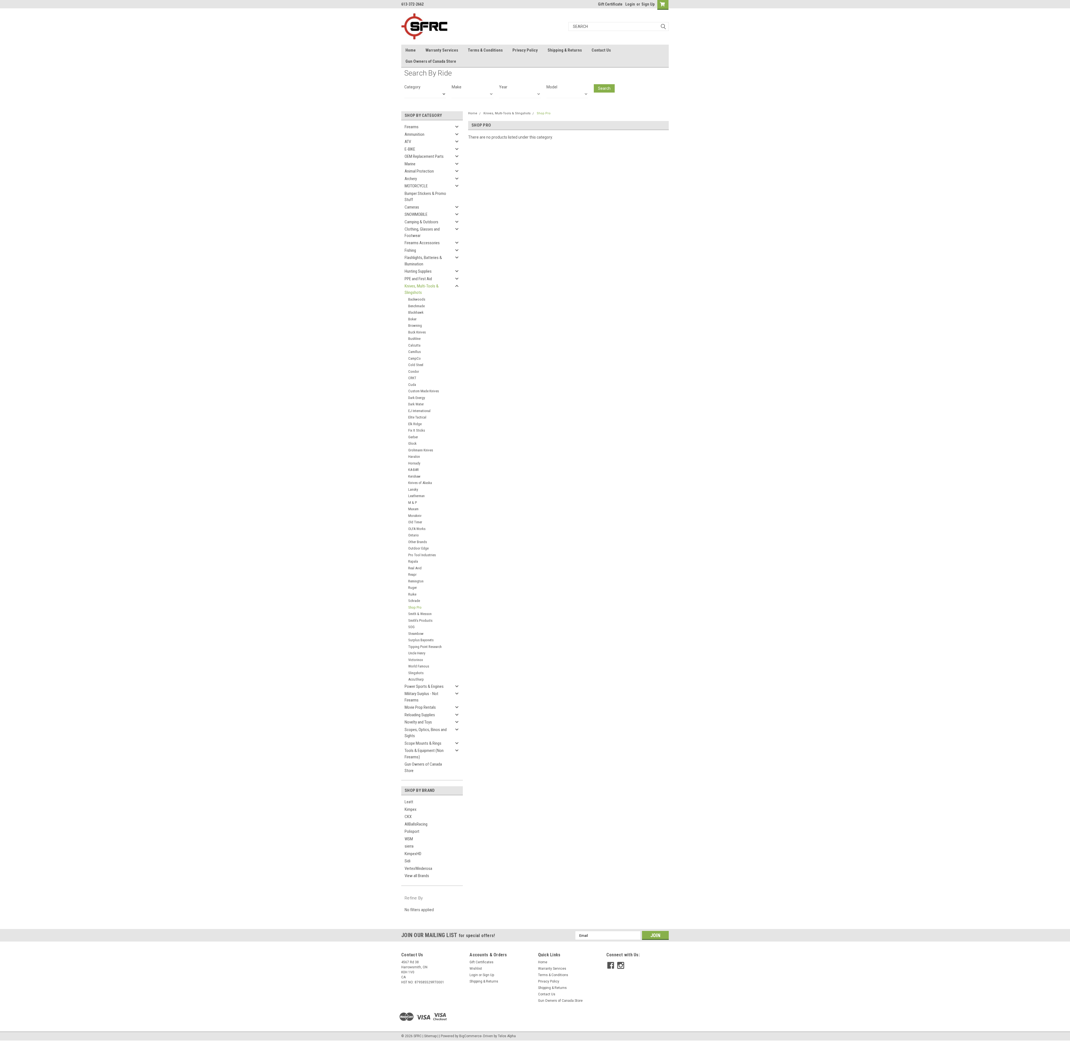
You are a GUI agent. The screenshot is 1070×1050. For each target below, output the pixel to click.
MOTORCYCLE (416, 185)
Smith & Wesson (420, 614)
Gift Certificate (610, 4)
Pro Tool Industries (422, 555)
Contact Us (601, 50)
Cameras (412, 207)
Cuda (412, 385)
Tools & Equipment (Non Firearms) (424, 753)
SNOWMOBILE (416, 214)
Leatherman (416, 496)
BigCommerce (470, 1036)
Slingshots (416, 673)
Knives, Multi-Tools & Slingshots (422, 289)
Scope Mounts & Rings (423, 743)
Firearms (412, 126)
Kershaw (414, 476)
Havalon (414, 456)
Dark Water (416, 404)
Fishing (410, 250)
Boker (412, 319)
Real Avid (415, 568)
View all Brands (417, 875)
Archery (411, 178)
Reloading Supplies (420, 714)
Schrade (414, 601)
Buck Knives (417, 332)
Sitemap (430, 1036)
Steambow (416, 634)
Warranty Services (441, 50)
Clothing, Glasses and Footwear (422, 232)
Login (630, 4)
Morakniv (415, 516)
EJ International (419, 411)
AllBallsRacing (416, 824)
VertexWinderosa (418, 868)
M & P (412, 502)
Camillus (414, 352)
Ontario (413, 535)
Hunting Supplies (418, 271)
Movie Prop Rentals (420, 707)
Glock (412, 443)
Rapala (413, 561)
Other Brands (417, 542)
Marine (410, 163)
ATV (408, 141)
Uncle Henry (416, 653)
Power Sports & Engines (424, 686)
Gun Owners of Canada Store (430, 61)
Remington (416, 581)
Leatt (409, 801)
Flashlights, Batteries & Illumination (423, 261)
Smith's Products (420, 620)
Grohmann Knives (420, 450)
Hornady (414, 463)
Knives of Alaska (420, 483)
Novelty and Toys (418, 722)
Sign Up (648, 4)
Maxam (413, 509)
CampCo (414, 358)
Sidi (407, 860)
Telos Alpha (507, 1036)
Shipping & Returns (565, 50)
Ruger (412, 588)
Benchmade (416, 306)
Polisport (412, 831)
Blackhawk (416, 312)
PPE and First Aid (418, 278)
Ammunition (414, 134)
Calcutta (414, 345)
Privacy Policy (525, 50)
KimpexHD (413, 853)
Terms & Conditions (485, 50)
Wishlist (476, 969)
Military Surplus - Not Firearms (421, 697)
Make (456, 87)
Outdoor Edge (418, 548)
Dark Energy (416, 398)
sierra (409, 846)
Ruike (412, 594)
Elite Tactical (417, 417)
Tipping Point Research (425, 647)
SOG (411, 627)
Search (604, 88)
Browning (415, 325)
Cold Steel (415, 365)
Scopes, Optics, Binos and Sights (426, 733)
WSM (409, 838)
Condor (413, 371)
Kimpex (411, 809)
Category (412, 87)
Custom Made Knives (423, 391)
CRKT (412, 378)
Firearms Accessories (422, 242)
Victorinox (415, 660)
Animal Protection (419, 171)
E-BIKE (410, 149)
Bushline (414, 339)
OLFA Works (416, 529)
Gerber (413, 437)
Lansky (413, 489)
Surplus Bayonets (421, 640)
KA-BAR (413, 470)
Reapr (412, 574)
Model (551, 87)
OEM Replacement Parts (424, 156)
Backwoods (416, 299)
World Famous (418, 666)
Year (503, 87)
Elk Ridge (415, 424)
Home (410, 50)
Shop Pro (415, 607)
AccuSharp (416, 679)
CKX (408, 816)
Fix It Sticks (416, 430)
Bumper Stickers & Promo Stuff (425, 196)
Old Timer (415, 522)
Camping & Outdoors (421, 221)
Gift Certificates (481, 962)
